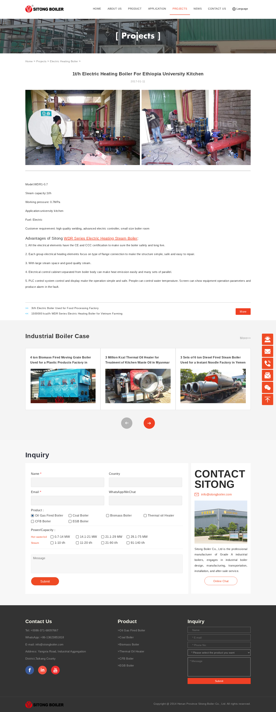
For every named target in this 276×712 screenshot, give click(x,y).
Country (114, 473)
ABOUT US (115, 8)
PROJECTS (180, 8)
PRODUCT (135, 8)
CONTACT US (217, 8)
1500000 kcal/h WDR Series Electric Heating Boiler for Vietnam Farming (77, 313)
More (243, 311)
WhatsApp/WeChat (122, 492)
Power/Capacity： (44, 530)
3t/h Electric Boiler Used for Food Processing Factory (65, 308)
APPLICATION (157, 8)
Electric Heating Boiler (64, 61)
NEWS (198, 8)
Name (36, 473)
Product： (38, 510)
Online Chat (221, 581)
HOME (97, 8)
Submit (219, 680)
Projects (41, 61)
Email (36, 492)
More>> (245, 338)
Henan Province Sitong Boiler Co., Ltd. (201, 703)
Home (29, 61)
